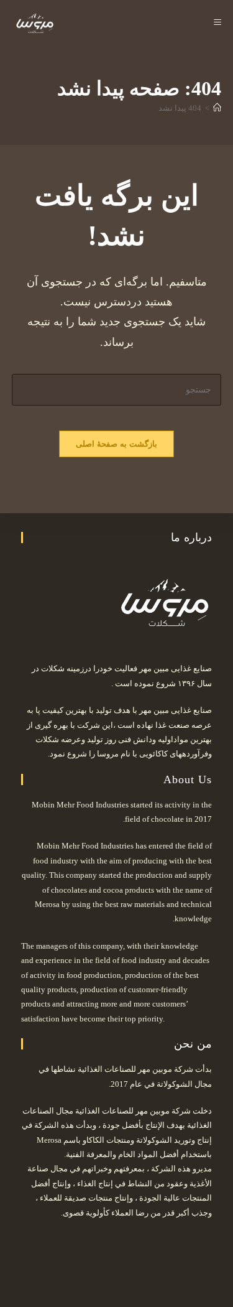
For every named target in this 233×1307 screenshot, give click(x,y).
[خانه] (217, 108)
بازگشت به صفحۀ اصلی (117, 444)
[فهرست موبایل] (218, 23)
